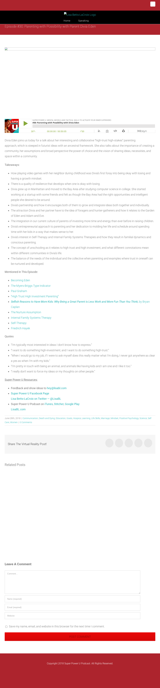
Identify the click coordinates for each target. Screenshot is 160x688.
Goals (69, 418)
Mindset (114, 418)
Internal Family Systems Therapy (31, 317)
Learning (86, 418)
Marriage (105, 418)
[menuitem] (71, 21)
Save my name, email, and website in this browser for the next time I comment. (57, 626)
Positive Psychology (129, 418)
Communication (30, 418)
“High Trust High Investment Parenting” (35, 296)
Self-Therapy (19, 323)
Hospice (77, 418)
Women (14, 422)
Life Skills (95, 418)
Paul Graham (19, 291)
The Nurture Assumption (26, 312)
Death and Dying (47, 418)
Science (143, 418)
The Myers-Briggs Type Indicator (31, 285)
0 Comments (26, 422)
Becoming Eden (20, 280)
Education (61, 418)
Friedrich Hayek (20, 328)
